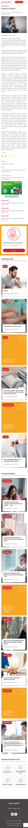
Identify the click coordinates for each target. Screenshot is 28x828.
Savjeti (15, 808)
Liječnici (10, 808)
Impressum (12, 820)
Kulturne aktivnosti (6, 175)
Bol (4, 302)
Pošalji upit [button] (14, 250)
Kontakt (8, 820)
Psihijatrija (5, 6)
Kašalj (5, 266)
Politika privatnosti (10, 823)
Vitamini (6, 369)
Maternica (3, 161)
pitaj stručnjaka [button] (19, 2)
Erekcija (6, 437)
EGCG (2, 167)
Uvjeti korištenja (18, 820)
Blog (18, 808)
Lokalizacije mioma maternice (7, 164)
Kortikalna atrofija (8, 405)
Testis (5, 337)
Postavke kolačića (17, 823)
